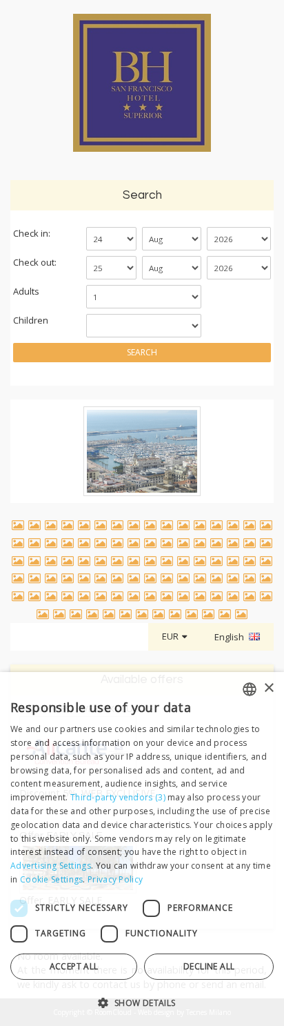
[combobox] (249, 689)
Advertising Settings (50, 865)
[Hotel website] (142, 90)
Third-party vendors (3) (117, 797)
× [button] (268, 688)
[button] (142, 1002)
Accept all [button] (74, 966)
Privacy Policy (115, 879)
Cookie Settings (51, 879)
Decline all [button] (208, 966)
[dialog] (142, 849)
